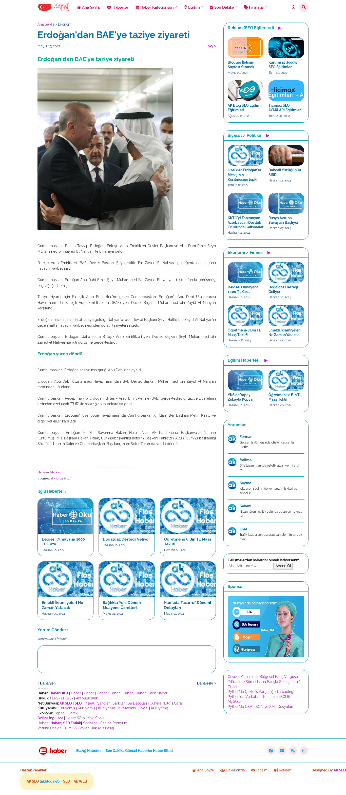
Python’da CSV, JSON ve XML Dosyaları (260, 707)
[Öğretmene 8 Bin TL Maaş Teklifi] (188, 516)
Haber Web (75, 718)
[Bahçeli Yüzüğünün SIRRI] (286, 155)
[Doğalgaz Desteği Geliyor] (126, 516)
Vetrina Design (49, 728)
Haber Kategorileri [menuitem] (156, 7)
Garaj (178, 703)
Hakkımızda (235, 770)
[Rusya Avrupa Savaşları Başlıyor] (286, 203)
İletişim (261, 770)
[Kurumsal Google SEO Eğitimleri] (286, 47)
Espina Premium (113, 723)
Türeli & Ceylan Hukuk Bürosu (88, 728)
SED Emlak (72, 723)
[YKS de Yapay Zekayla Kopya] (245, 380)
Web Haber (157, 693)
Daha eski (205, 683)
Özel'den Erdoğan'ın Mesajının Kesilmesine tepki (244, 174)
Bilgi (167, 703)
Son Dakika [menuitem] (223, 7)
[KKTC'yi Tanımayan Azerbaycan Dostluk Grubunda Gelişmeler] (245, 203)
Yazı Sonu (96, 718)
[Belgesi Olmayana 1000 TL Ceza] (65, 516)
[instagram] (304, 750)
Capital (60, 713)
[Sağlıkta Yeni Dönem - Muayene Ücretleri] (126, 579)
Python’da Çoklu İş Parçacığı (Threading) (261, 692)
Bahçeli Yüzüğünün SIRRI (284, 172)
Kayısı (143, 708)
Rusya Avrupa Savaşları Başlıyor (283, 220)
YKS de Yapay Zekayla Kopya (240, 397)
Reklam (284, 770)
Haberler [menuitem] (119, 7)
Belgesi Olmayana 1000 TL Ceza (63, 542)
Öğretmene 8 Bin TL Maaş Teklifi (188, 542)
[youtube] (282, 750)
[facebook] (270, 750)
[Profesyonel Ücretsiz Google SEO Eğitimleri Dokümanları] (266, 656)
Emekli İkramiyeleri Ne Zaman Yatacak (62, 605)
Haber (76, 693)
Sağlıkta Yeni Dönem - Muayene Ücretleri (123, 605)
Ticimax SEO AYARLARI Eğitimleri (285, 107)
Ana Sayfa (45, 24)
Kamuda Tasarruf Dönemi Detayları (187, 605)
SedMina (90, 723)
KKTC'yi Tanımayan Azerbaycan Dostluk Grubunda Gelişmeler (245, 222)
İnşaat (89, 703)
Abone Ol (283, 566)
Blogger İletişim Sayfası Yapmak (241, 64)
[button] (293, 7)
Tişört (232, 687)
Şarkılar (103, 703)
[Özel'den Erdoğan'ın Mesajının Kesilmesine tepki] (245, 155)
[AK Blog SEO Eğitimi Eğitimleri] (245, 90)
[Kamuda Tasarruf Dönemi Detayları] (188, 579)
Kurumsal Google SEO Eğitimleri (282, 64)
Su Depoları (137, 703)
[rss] (293, 750)
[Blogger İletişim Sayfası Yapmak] (245, 47)
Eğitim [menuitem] (193, 7)
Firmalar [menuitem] (256, 7)
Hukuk (55, 698)
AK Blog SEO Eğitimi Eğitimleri (244, 107)
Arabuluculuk (87, 698)
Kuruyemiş (66, 708)
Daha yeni (48, 683)
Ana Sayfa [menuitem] (90, 7)
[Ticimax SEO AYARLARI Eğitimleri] (286, 90)
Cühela (155, 703)
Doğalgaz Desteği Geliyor (126, 539)
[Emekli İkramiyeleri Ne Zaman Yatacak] (65, 579)
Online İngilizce (50, 718)
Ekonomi (65, 24)
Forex (73, 713)
